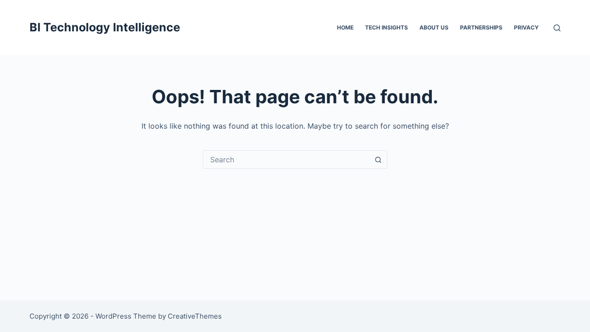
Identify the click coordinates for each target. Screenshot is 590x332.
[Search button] (378, 159)
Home (345, 27)
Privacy (526, 27)
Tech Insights (386, 27)
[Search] (557, 27)
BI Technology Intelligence (105, 27)
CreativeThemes (195, 316)
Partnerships (481, 27)
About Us (433, 27)
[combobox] (286, 159)
